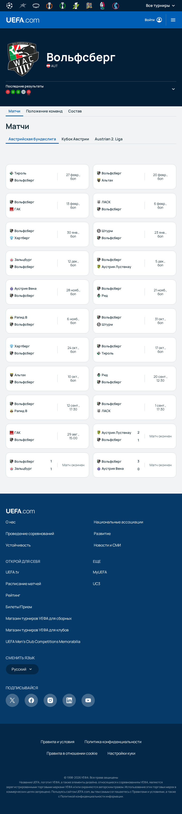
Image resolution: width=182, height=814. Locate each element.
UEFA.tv (12, 572)
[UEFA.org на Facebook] (31, 705)
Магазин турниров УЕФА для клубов (37, 630)
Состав (75, 111)
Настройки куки (121, 753)
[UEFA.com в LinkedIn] (69, 705)
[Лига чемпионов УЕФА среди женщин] (36, 5)
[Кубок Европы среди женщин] (76, 5)
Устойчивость (18, 545)
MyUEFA (100, 572)
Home (23, 20)
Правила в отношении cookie (72, 753)
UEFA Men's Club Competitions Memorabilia (43, 641)
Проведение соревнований (30, 533)
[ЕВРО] (102, 5)
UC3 (96, 583)
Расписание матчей (23, 583)
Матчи (14, 111)
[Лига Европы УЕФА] (49, 5)
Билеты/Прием (19, 606)
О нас (11, 522)
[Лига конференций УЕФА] (62, 5)
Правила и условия (57, 741)
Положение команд (44, 111)
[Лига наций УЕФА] (89, 5)
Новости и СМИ (107, 545)
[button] (171, 19)
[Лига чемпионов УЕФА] (9, 5)
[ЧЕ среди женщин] (115, 5)
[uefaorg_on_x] (12, 705)
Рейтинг (13, 595)
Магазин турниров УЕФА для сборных (39, 618)
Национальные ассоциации (118, 522)
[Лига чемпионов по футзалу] (23, 5)
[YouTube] (88, 705)
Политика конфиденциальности (113, 741)
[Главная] (20, 511)
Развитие (102, 533)
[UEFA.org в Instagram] (50, 705)
